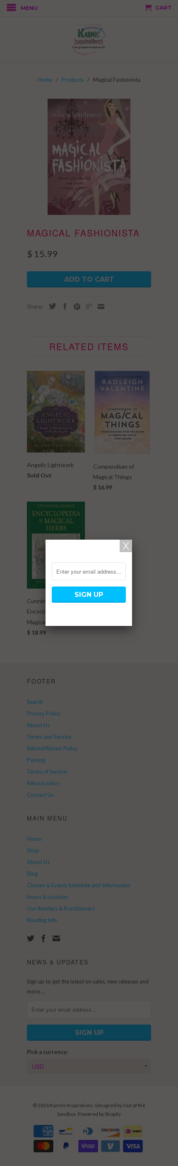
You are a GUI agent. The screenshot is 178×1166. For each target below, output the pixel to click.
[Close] (126, 546)
